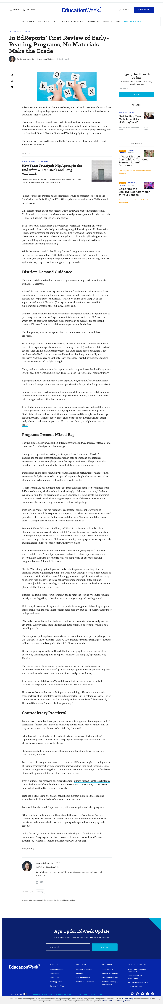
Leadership (28, 21)
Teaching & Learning (71, 21)
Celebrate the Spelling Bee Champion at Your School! (134, 191)
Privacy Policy (97, 994)
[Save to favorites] (12, 81)
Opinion (107, 21)
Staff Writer (40, 867)
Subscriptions (107, 969)
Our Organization (56, 969)
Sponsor (132, 153)
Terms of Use (81, 994)
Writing (40, 892)
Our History (54, 973)
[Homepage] (81, 10)
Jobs (118, 21)
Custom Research (135, 986)
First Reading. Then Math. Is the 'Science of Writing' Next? (130, 119)
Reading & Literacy (19, 32)
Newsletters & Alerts (110, 973)
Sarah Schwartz (27, 59)
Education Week (52, 867)
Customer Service (83, 978)
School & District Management (36, 161)
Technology (93, 21)
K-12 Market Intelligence (137, 982)
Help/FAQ (80, 973)
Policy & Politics (47, 21)
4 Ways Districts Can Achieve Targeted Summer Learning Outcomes (134, 161)
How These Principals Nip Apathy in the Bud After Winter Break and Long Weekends (52, 170)
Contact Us (81, 965)
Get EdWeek (107, 965)
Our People (54, 978)
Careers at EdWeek (57, 986)
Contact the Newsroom (85, 982)
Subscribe (144, 10)
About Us (54, 965)
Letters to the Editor (84, 969)
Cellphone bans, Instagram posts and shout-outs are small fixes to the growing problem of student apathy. (51, 180)
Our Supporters (56, 982)
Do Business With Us (137, 965)
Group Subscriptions (110, 978)
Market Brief (132, 21)
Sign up (105, 947)
